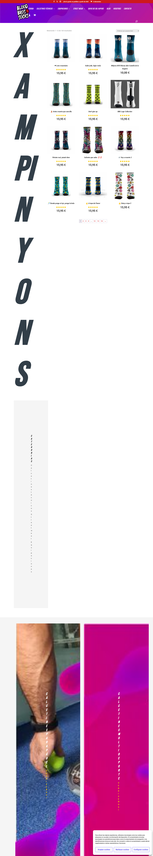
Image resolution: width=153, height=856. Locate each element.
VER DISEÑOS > (46, 784)
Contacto (127, 9)
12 (94, 221)
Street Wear (78, 9)
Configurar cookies (141, 850)
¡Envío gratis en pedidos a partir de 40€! (76, 1)
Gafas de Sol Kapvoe (96, 9)
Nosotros (117, 9)
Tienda (30, 9)
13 (98, 221)
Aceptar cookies (104, 850)
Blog (108, 9)
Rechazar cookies (122, 850)
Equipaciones (63, 9)
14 (102, 221)
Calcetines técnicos (45, 9)
